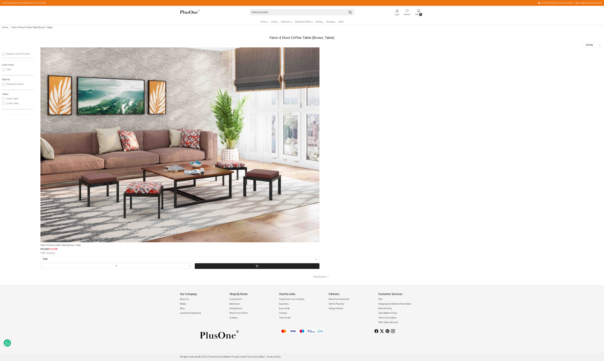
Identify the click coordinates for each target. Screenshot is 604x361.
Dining (319, 21)
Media (183, 304)
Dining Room (235, 308)
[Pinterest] (387, 332)
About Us (184, 299)
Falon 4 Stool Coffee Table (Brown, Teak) (60, 245)
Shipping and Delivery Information (394, 304)
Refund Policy (385, 308)
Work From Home (238, 313)
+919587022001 (549, 3)
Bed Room (234, 304)
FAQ (380, 299)
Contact (283, 313)
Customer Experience (190, 313)
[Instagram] (392, 332)
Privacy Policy (274, 356)
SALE (341, 21)
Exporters (284, 304)
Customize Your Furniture (291, 299)
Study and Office (303, 21)
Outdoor (233, 317)
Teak (8, 69)
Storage (330, 21)
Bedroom (286, 21)
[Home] (190, 12)
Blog (182, 308)
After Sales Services (388, 322)
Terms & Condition (387, 317)
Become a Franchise (339, 299)
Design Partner (336, 308)
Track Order (567, 3)
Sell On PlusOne (336, 304)
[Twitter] (381, 332)
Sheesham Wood (14, 84)
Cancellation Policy (387, 313)
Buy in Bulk (284, 308)
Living (274, 21)
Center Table (12, 98)
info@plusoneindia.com (590, 3)
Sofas (263, 21)
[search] (350, 12)
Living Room (235, 299)
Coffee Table (12, 103)
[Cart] (257, 266)
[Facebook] (376, 332)
